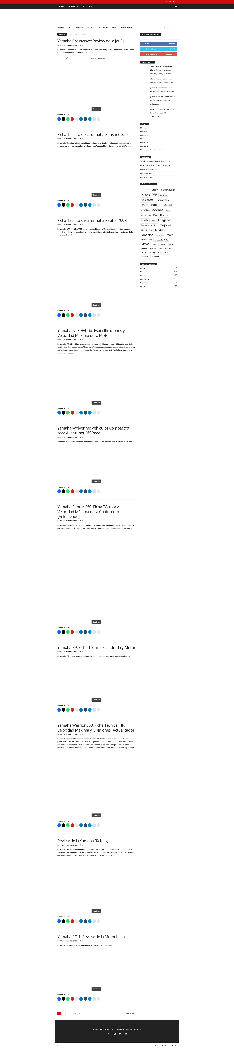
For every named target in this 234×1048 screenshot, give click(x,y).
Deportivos (144, 283)
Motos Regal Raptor (147, 177)
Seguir (172, 49)
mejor (154, 225)
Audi (148, 190)
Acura (70, 28)
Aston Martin (126, 28)
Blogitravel (144, 146)
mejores (165, 225)
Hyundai (153, 220)
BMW (155, 195)
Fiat (149, 215)
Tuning (152, 253)
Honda (144, 220)
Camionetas (162, 200)
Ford (155, 215)
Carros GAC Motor (146, 173)
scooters (153, 248)
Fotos (164, 215)
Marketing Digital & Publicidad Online (153, 150)
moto (170, 235)
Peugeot (162, 244)
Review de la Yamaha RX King (82, 840)
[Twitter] (173, 2)
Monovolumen (160, 235)
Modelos (147, 235)
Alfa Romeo (103, 28)
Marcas (76, 34)
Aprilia (114, 28)
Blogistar (143, 139)
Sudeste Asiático (66, 855)
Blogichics (144, 135)
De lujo (142, 286)
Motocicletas (161, 239)
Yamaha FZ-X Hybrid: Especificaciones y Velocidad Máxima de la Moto (91, 333)
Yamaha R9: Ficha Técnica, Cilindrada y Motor (96, 647)
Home (61, 6)
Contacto (73, 6)
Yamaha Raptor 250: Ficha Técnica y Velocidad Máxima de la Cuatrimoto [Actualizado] (88, 511)
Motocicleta (146, 239)
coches (158, 210)
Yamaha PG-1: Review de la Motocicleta (91, 936)
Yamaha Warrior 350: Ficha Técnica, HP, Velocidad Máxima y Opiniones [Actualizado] (95, 728)
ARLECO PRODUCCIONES (68, 45)
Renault (170, 244)
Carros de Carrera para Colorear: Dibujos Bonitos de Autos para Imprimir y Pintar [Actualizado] (161, 70)
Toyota (144, 252)
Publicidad (87, 6)
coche (145, 210)
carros (156, 205)
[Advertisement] (117, 16)
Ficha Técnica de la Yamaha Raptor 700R (92, 220)
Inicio (70, 34)
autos (145, 195)
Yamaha (155, 257)
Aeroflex (79, 28)
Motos (145, 244)
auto (155, 190)
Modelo (160, 230)
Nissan (154, 244)
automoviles (168, 189)
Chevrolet (168, 205)
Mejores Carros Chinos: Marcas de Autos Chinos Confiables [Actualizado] (162, 113)
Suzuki (167, 248)
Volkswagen (145, 256)
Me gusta (171, 44)
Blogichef (143, 131)
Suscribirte (170, 54)
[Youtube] (177, 2)
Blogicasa (143, 128)
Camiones (163, 195)
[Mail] (169, 2)
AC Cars (61, 28)
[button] (175, 6)
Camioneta (147, 200)
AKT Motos (91, 28)
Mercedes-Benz (146, 230)
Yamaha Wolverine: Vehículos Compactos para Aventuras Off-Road (93, 430)
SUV (160, 248)
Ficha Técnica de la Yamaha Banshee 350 (92, 134)
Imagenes (165, 220)
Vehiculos (163, 252)
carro (145, 205)
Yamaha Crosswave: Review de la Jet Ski (91, 41)
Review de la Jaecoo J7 (148, 169)
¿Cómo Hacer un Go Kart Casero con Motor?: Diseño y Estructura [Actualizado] (163, 100)
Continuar (96, 109)
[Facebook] (166, 2)
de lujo (168, 210)
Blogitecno (144, 142)
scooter (144, 248)
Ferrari (143, 215)
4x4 (142, 190)
